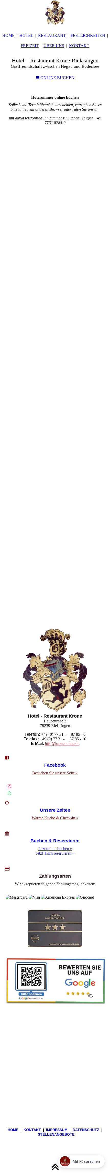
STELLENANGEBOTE (56, 1134)
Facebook (55, 765)
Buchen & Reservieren (55, 840)
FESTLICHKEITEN (88, 35)
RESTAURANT (52, 35)
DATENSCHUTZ (86, 1130)
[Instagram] (9, 786)
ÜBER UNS (53, 45)
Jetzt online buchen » (55, 848)
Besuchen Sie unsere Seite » (55, 773)
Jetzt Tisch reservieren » (55, 853)
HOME (8, 35)
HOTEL (26, 35)
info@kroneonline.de (62, 743)
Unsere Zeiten (55, 810)
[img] (55, 13)
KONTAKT (79, 45)
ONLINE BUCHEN (56, 77)
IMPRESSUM (57, 1130)
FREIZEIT (30, 45)
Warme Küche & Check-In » (55, 818)
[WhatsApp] (9, 793)
